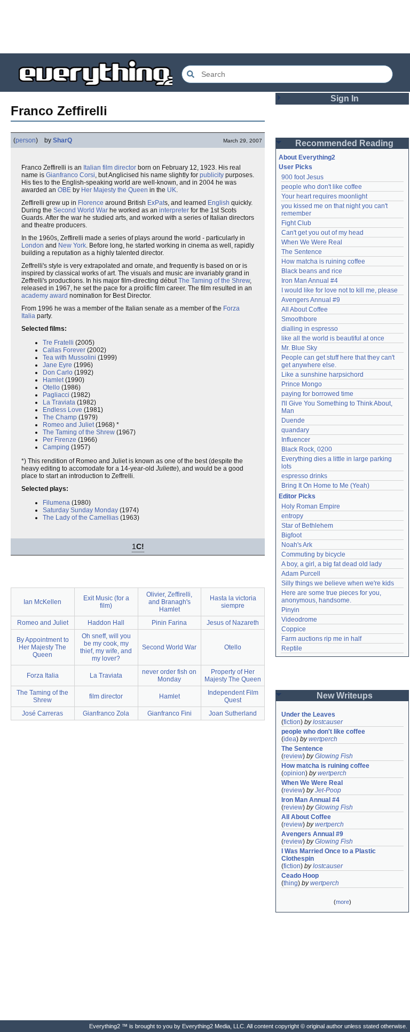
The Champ (60, 417)
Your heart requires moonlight (324, 196)
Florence (91, 203)
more (342, 902)
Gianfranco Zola (106, 713)
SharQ (62, 140)
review (293, 756)
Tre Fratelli (58, 342)
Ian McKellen (42, 602)
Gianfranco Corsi (70, 175)
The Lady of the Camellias (81, 517)
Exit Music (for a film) (106, 601)
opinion (294, 773)
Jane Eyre (57, 365)
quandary (295, 430)
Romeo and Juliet (68, 424)
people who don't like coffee (321, 186)
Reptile (291, 648)
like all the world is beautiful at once (332, 338)
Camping (56, 447)
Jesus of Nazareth (233, 622)
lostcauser (328, 722)
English (219, 203)
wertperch (323, 739)
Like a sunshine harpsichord (322, 374)
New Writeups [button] (345, 695)
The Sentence (301, 252)
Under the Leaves (308, 714)
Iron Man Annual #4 (309, 280)
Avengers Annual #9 (310, 300)
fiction (292, 722)
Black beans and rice (311, 271)
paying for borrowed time (317, 394)
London (32, 245)
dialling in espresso (309, 328)
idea (289, 739)
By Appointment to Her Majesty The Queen (43, 647)
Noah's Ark (296, 545)
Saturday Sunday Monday (80, 510)
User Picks (295, 167)
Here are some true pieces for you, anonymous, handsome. (332, 596)
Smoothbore (299, 319)
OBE (64, 190)
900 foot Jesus (302, 177)
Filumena (56, 502)
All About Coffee (304, 309)
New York (72, 245)
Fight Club (296, 223)
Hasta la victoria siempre (233, 601)
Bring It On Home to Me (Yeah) (325, 485)
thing (290, 883)
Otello (51, 387)
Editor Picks (297, 496)
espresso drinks (304, 476)
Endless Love (62, 410)
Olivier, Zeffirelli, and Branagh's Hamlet (169, 602)
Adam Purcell (300, 573)
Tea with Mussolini (69, 357)
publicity (212, 175)
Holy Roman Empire (310, 506)
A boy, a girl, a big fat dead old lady (331, 564)
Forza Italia (43, 675)
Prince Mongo (301, 384)
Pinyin (290, 610)
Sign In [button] (344, 98)
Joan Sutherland (233, 713)
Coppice (293, 629)
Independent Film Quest (233, 696)
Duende (293, 420)
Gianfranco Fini (169, 713)
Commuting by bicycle (313, 554)
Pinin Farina (169, 622)
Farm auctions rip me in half (321, 638)
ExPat (155, 203)
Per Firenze (59, 439)
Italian (92, 167)
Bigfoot (291, 535)
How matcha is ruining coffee (323, 261)
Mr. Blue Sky (299, 348)
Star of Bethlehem (307, 525)
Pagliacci (56, 395)
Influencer (295, 439)
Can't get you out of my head (322, 232)
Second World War (80, 210)
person (25, 140)
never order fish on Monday (169, 675)
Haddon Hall (106, 622)
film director (119, 167)
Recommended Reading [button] (344, 143)
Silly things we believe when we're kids (337, 583)
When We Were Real (311, 242)
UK (171, 190)
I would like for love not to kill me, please (339, 290)
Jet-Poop (328, 790)
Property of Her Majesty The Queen (232, 675)
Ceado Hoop (300, 875)
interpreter (174, 210)
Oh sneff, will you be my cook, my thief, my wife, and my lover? (106, 647)
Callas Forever (64, 350)
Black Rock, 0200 (306, 449)
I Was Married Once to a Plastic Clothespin (329, 854)
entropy (292, 516)
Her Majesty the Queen (114, 190)
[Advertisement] (205, 27)
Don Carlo (58, 372)
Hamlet (53, 380)
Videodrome (299, 619)
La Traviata (59, 402)
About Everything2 (307, 157)
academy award (44, 295)
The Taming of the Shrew (214, 280)
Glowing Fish (334, 756)
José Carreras (42, 713)
